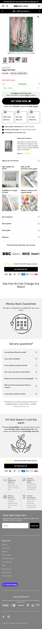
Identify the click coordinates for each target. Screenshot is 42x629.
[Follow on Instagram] (8, 616)
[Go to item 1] (5, 60)
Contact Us (5, 548)
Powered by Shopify (21, 623)
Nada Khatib (6, 67)
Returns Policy (6, 572)
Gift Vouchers (6, 555)
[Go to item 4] (24, 60)
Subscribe (34, 525)
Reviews (4, 551)
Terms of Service (7, 576)
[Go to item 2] (11, 60)
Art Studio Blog (7, 562)
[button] (2, 11)
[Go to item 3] (18, 60)
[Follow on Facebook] (3, 616)
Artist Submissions (8, 558)
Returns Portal (6, 569)
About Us (5, 544)
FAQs (3, 565)
